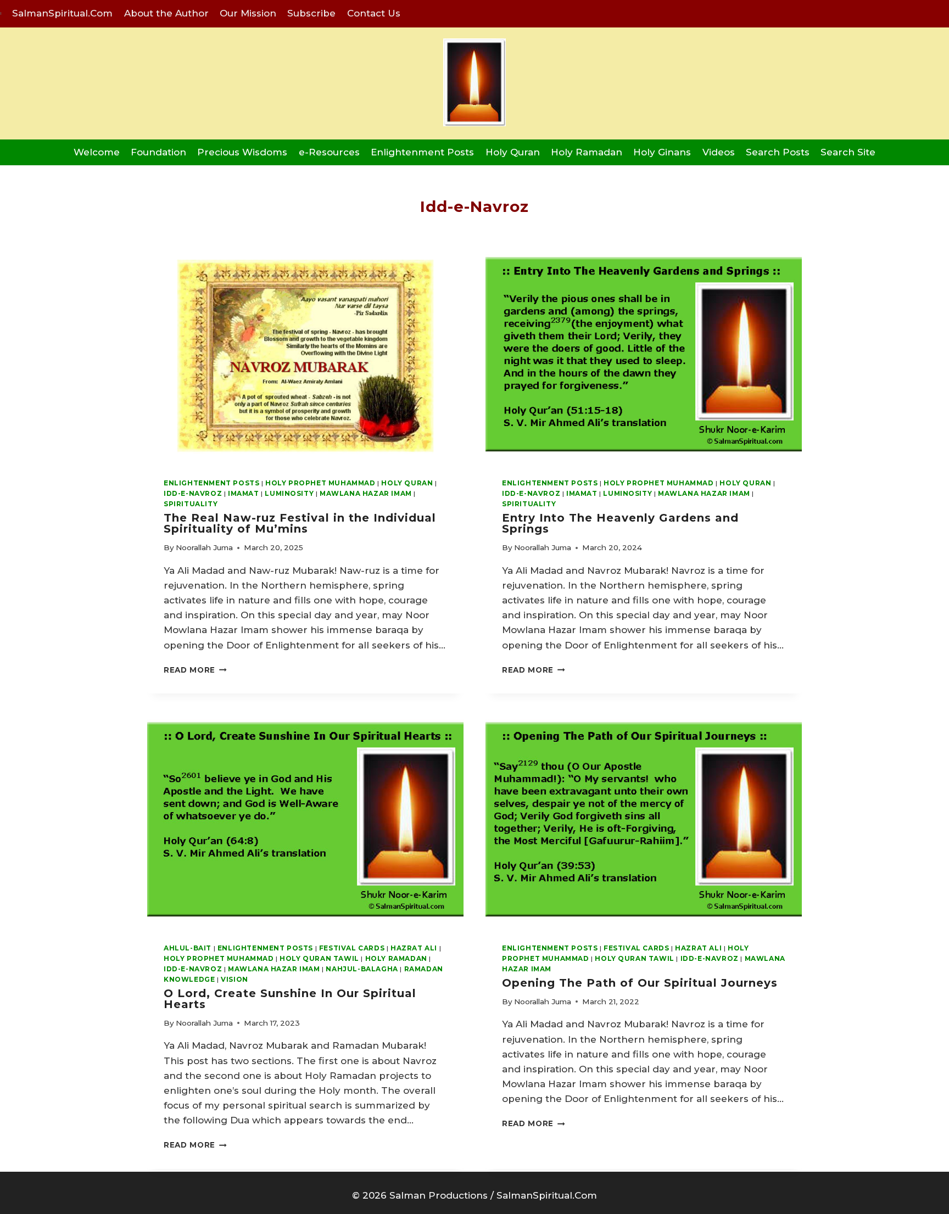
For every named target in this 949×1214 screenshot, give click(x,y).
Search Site (847, 152)
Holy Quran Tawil (319, 958)
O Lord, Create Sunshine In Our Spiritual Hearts (290, 999)
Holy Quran (512, 152)
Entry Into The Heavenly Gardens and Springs (620, 523)
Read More (195, 669)
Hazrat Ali (413, 948)
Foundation (158, 152)
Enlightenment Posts (422, 152)
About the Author (166, 13)
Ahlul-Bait (187, 948)
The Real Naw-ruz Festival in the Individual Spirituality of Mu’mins (300, 523)
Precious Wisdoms (242, 152)
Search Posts (778, 152)
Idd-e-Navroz (193, 493)
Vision (234, 979)
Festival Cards (351, 948)
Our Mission (248, 13)
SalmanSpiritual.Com (62, 13)
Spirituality (190, 504)
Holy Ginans (662, 152)
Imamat (243, 493)
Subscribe (311, 13)
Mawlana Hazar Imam (366, 493)
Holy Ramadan (586, 152)
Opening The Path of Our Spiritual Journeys (640, 982)
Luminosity (289, 493)
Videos (718, 152)
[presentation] (305, 355)
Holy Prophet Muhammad (320, 483)
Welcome (97, 152)
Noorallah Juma (204, 547)
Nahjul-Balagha (362, 969)
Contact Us (373, 13)
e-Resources (329, 152)
